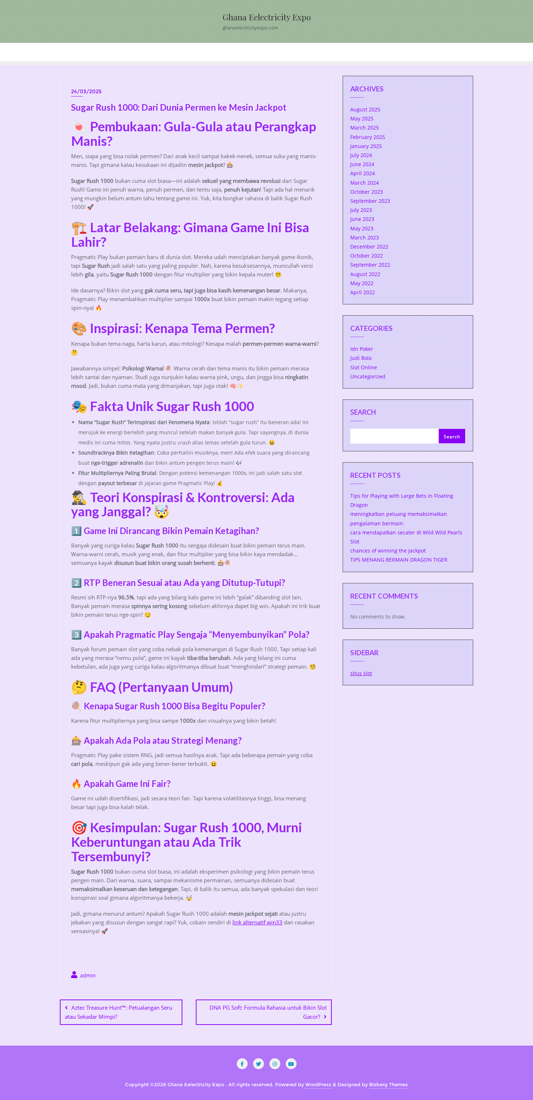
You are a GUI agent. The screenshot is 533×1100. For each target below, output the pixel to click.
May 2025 (361, 118)
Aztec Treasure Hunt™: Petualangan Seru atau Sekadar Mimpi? (118, 1012)
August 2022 (365, 274)
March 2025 (364, 127)
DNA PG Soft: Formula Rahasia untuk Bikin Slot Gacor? (268, 1012)
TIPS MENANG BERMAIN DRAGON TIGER (398, 559)
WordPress (318, 1084)
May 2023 (361, 228)
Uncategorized (367, 376)
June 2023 (362, 219)
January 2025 (366, 146)
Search (363, 413)
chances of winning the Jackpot (388, 550)
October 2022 (366, 255)
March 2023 (364, 237)
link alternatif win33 (257, 922)
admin (87, 975)
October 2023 (366, 191)
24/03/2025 (86, 91)
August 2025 (365, 109)
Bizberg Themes (388, 1084)
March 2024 (364, 182)
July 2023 (361, 209)
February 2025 (367, 137)
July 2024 (361, 155)
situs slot (361, 673)
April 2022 (362, 292)
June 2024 (362, 164)
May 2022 (361, 283)
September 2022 (370, 264)
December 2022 (369, 246)
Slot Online (363, 367)
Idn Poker (361, 348)
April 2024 (362, 173)
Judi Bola (361, 357)
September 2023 (370, 200)
